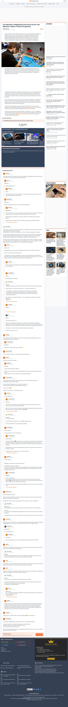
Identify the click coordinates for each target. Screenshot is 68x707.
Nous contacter (61, 695)
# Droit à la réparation (6, 129)
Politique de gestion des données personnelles (34, 695)
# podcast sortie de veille (42, 3)
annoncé (11, 108)
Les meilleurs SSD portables (23, 665)
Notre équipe (46, 695)
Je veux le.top (3, 648)
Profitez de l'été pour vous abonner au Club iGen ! (34, 6)
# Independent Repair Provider (21, 129)
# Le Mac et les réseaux (31, 3)
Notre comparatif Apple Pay (7, 667)
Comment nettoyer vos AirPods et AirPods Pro (44, 666)
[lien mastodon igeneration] (34, 689)
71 (13, 29)
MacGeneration (22, 642)
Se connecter (39, 634)
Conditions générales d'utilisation (18, 695)
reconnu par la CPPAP (25, 698)
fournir (21, 35)
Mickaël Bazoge (6, 28)
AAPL (42, 29)
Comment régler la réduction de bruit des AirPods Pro (45, 671)
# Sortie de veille (51, 3)
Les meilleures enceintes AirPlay (8, 665)
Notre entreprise (53, 695)
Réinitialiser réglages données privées (34, 699)
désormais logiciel (29, 107)
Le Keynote (3, 650)
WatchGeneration (22, 645)
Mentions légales (7, 695)
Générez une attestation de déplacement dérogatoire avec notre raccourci (49, 672)
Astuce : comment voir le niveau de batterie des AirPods (46, 670)
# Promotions (12, 3)
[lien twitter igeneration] (38, 689)
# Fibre (57, 3)
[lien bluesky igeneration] (40, 689)
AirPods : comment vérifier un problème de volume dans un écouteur (48, 665)
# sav (13, 129)
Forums (2, 647)
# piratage (18, 3)
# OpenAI (23, 3)
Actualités (49, 24)
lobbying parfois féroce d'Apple (21, 113)
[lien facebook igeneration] (36, 689)
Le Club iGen (5, 642)
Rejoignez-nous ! (51, 658)
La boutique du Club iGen (6, 651)
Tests (47, 230)
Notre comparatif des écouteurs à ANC (25, 668)
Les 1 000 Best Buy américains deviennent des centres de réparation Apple (18, 120)
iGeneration (6, 645)
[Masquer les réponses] (3, 201)
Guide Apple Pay (38, 667)
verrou (32, 111)
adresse (32, 94)
